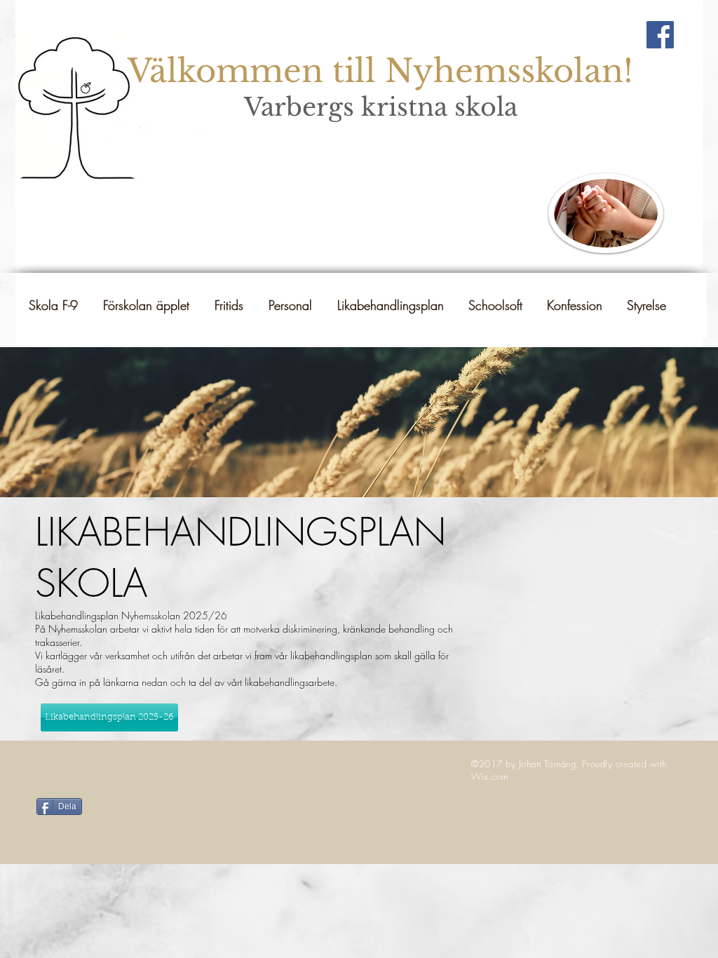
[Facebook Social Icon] (660, 34)
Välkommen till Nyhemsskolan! (380, 70)
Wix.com (489, 776)
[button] (390, 305)
